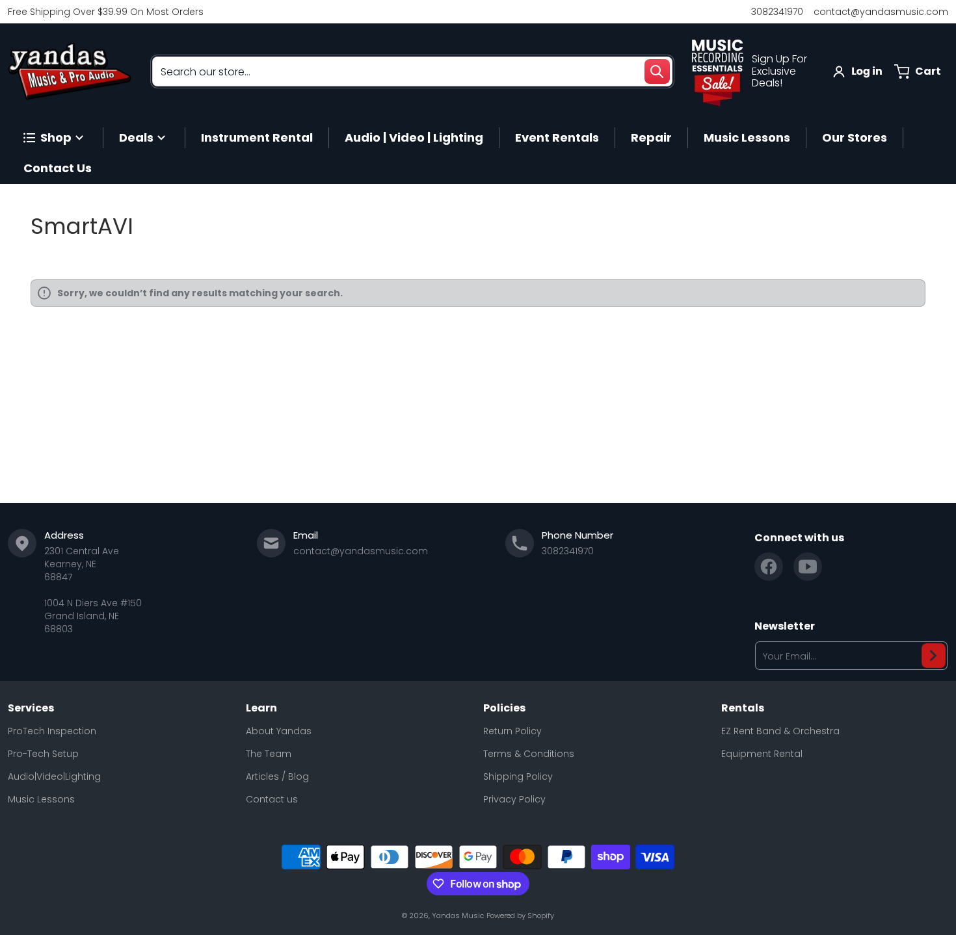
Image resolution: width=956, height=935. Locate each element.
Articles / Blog (277, 776)
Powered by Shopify (520, 915)
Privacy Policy (514, 799)
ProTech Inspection (52, 730)
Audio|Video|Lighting (54, 776)
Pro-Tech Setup (43, 753)
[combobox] (412, 71)
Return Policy (512, 730)
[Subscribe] (934, 655)
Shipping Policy (518, 776)
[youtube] (807, 566)
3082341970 (777, 11)
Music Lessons (41, 799)
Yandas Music (458, 915)
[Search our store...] (656, 71)
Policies (504, 708)
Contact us (272, 799)
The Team (268, 753)
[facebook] (768, 566)
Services (31, 708)
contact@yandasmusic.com (881, 11)
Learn (261, 708)
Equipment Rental (762, 753)
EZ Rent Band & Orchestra (780, 730)
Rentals (742, 708)
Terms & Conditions (528, 753)
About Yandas (279, 730)
